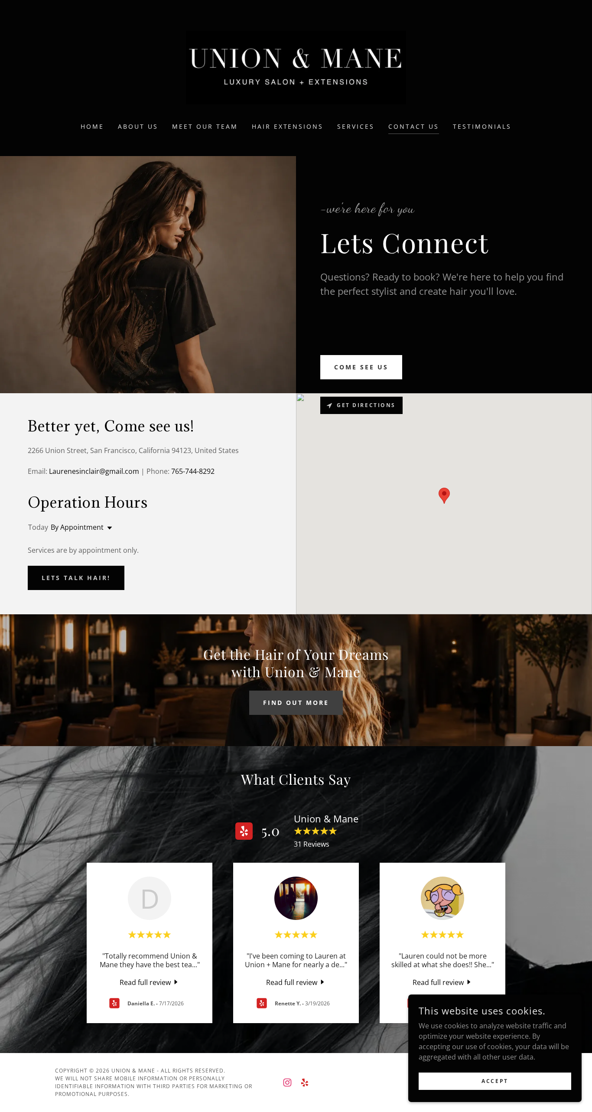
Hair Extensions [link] (288, 126)
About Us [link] (138, 126)
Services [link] (355, 126)
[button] (107, 528)
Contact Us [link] (413, 126)
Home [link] (92, 126)
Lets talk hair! (76, 578)
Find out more (296, 702)
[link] (296, 67)
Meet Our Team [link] (205, 126)
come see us (361, 367)
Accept (494, 1081)
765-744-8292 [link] (193, 471)
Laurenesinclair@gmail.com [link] (94, 471)
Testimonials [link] (482, 126)
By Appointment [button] (77, 527)
